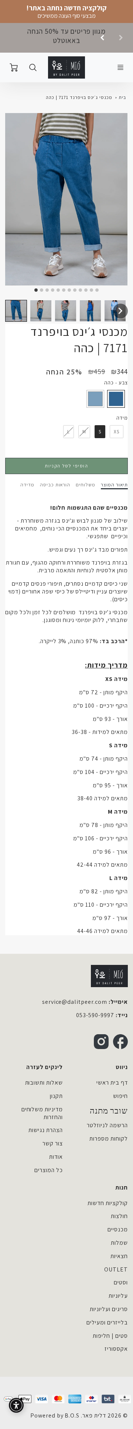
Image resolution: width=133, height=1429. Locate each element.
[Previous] (102, 38)
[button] (16, 311)
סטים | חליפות (110, 1336)
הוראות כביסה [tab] (55, 485)
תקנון (56, 1096)
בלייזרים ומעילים (106, 1322)
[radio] (116, 399)
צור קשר (52, 1143)
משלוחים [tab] (85, 485)
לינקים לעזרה (44, 1067)
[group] (66, 38)
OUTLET (116, 1269)
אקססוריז (116, 1349)
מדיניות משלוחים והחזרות (42, 1113)
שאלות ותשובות (44, 1082)
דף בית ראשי (112, 1082)
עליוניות (118, 1296)
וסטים (121, 1282)
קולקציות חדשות (107, 1203)
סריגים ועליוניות (108, 1309)
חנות (121, 1187)
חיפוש (120, 1096)
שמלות (119, 1243)
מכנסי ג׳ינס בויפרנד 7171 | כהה (79, 97)
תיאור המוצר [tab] (114, 485)
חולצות (119, 1216)
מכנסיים (118, 1229)
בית (122, 97)
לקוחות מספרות (108, 1138)
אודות (56, 1157)
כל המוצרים (48, 1170)
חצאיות (119, 1256)
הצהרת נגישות (45, 1130)
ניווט (122, 1067)
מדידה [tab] (27, 485)
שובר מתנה (109, 1111)
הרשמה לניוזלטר (107, 1125)
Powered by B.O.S (54, 1415)
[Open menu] (120, 67)
